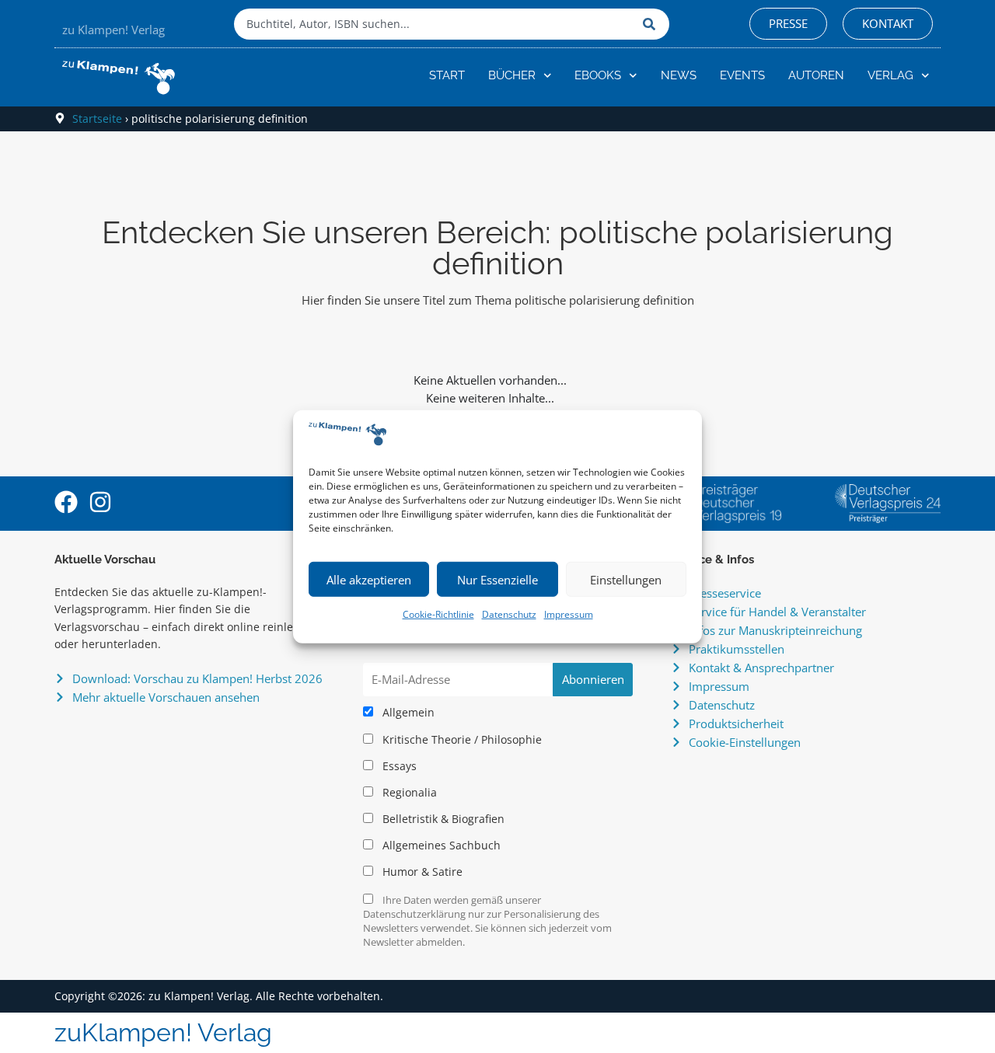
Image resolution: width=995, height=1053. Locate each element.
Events (742, 75)
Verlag (890, 75)
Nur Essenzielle (497, 580)
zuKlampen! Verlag (163, 1032)
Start (447, 75)
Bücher (512, 75)
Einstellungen (626, 580)
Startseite (97, 118)
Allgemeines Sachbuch (440, 846)
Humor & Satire (421, 872)
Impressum (568, 614)
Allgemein (407, 713)
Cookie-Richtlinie (438, 614)
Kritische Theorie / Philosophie (460, 740)
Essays (398, 766)
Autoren (816, 75)
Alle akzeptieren (368, 580)
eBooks (597, 75)
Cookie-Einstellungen (745, 742)
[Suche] (652, 24)
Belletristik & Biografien (441, 819)
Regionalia (408, 793)
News (678, 75)
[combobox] (434, 24)
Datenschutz (509, 614)
